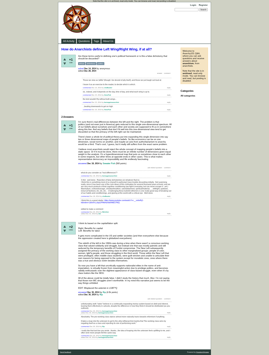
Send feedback (65, 352)
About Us (108, 41)
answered (82, 163)
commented (87, 88)
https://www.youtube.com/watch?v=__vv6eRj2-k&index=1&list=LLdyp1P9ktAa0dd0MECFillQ (112, 201)
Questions (84, 41)
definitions (91, 64)
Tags (96, 41)
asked (81, 68)
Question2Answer (202, 352)
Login (193, 5)
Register (203, 5)
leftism (82, 64)
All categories (188, 95)
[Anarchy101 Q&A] (76, 32)
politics (100, 64)
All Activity (68, 41)
